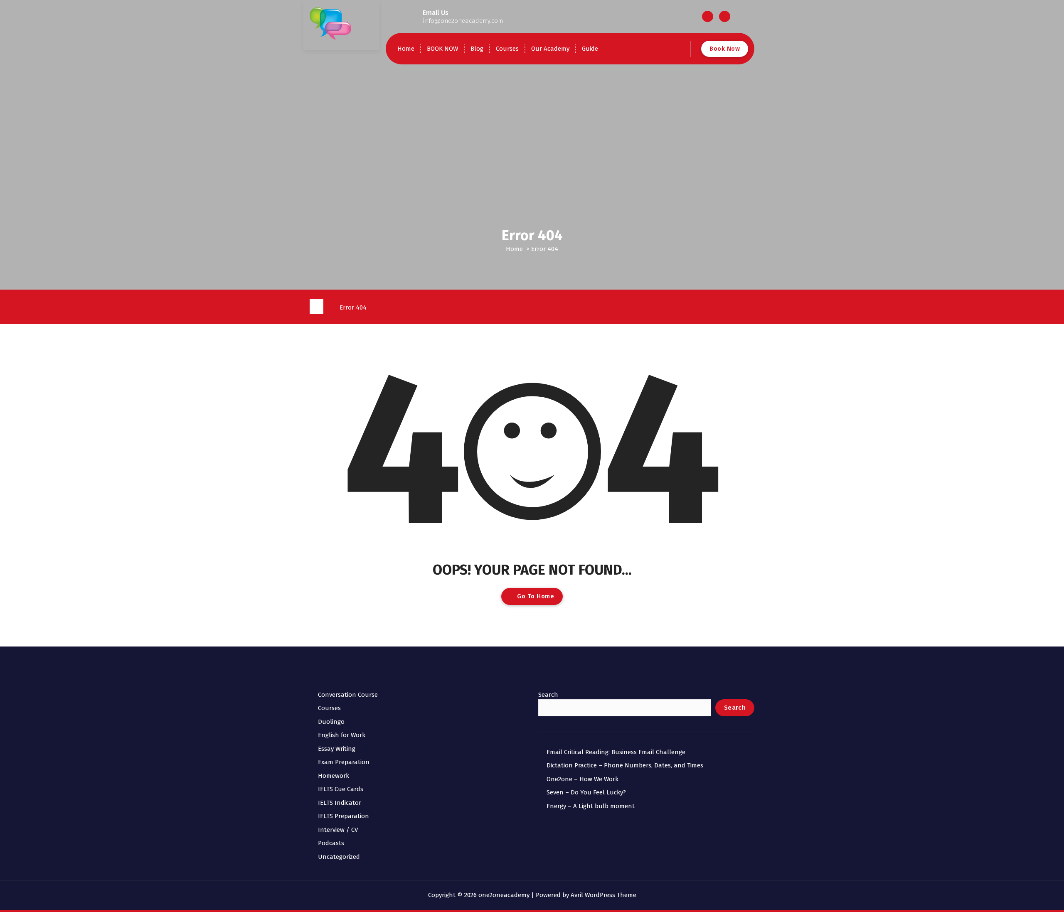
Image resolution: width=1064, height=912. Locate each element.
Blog (476, 48)
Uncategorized (339, 856)
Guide (590, 48)
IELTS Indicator (339, 802)
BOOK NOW (442, 48)
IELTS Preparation (343, 816)
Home (405, 48)
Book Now (724, 48)
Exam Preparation (343, 762)
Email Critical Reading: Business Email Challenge (616, 752)
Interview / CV (338, 829)
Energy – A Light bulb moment (591, 806)
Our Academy (550, 48)
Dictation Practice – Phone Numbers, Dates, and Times (625, 765)
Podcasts (331, 843)
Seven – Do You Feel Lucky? (586, 792)
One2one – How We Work (582, 779)
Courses (507, 48)
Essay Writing (336, 748)
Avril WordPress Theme (603, 895)
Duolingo (331, 721)
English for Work (341, 735)
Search (548, 694)
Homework (333, 775)
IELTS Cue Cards (340, 789)
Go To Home (534, 596)
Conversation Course (348, 694)
